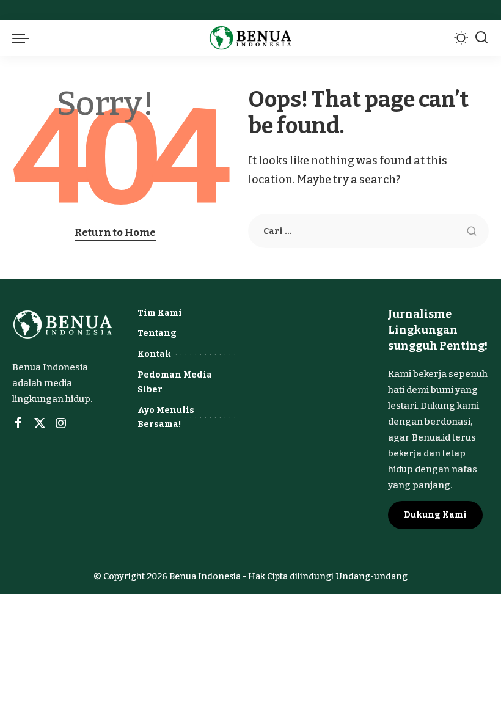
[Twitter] (40, 423)
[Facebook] (18, 423)
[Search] (481, 38)
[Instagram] (61, 423)
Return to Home (115, 232)
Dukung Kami (435, 515)
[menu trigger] (23, 38)
